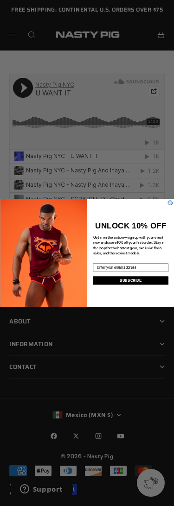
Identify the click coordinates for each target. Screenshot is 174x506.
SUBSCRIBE (131, 280)
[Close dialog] (170, 203)
